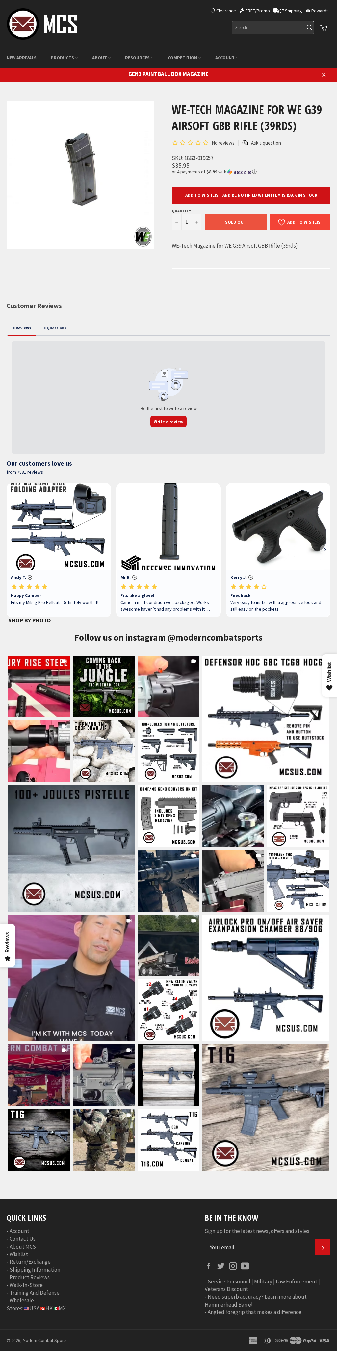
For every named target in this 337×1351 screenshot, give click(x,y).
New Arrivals (22, 58)
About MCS (23, 1246)
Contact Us (23, 1238)
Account (225, 58)
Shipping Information (35, 1269)
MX (62, 1308)
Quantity (181, 210)
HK (49, 1308)
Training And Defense (35, 1292)
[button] (251, 172)
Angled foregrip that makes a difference (254, 1312)
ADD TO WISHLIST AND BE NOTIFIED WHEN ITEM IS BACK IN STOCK (251, 195)
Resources (138, 58)
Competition (183, 58)
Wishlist (19, 1254)
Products (63, 58)
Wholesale (22, 1300)
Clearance (226, 11)
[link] (265, 719)
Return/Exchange (30, 1261)
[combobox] (273, 27)
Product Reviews (30, 1277)
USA (34, 1308)
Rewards (320, 11)
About (100, 58)
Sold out (235, 222)
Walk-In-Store (26, 1285)
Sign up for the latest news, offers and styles (257, 1231)
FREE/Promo (258, 11)
